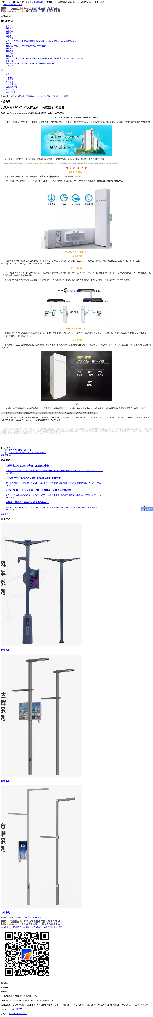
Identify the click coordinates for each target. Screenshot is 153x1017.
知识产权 (34, 64)
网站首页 (5, 927)
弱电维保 (26, 46)
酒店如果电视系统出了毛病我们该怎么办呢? (27, 453)
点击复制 (29, 1000)
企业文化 (26, 64)
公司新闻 (9, 58)
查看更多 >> (6, 455)
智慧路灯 (18, 41)
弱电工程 (9, 43)
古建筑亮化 (71, 41)
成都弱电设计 (37, 2)
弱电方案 (42, 46)
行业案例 (9, 53)
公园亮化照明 (48, 41)
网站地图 (53, 927)
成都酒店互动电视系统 (31, 917)
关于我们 (13, 927)
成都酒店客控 (15, 917)
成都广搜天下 (16, 1009)
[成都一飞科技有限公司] (30, 12)
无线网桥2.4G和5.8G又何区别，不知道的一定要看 (47, 96)
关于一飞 (9, 61)
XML (60, 927)
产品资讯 (34, 58)
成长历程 (50, 64)
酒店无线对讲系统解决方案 (20, 450)
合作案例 (37, 927)
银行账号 (42, 64)
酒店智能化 (79, 58)
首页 (8, 26)
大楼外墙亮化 (36, 41)
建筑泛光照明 (60, 41)
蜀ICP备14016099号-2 (18, 1014)
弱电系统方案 (56, 58)
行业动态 (18, 58)
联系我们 (9, 66)
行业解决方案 (44, 58)
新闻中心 (29, 927)
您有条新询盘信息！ (12, 5)
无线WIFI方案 (68, 58)
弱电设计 (9, 33)
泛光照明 (9, 38)
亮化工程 (26, 41)
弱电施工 (9, 28)
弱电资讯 (9, 56)
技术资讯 (26, 58)
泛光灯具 (9, 41)
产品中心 (21, 927)
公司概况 (9, 64)
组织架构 (18, 64)
